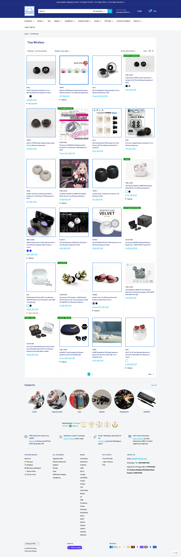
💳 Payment (29, 462)
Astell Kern (84, 462)
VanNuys (83, 532)
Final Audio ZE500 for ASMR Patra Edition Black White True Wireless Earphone (138, 187)
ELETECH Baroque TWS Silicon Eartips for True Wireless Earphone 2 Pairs (73, 243)
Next (149, 374)
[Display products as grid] (149, 51)
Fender (94, 294)
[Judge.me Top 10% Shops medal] (115, 425)
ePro (127, 140)
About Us (137, 21)
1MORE (94, 349)
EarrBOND (83, 478)
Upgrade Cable (58, 458)
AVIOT (127, 349)
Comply (94, 191)
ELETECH (62, 240)
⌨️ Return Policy (30, 471)
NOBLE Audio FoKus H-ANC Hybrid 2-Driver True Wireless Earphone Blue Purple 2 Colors (40, 244)
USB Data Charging (59, 474)
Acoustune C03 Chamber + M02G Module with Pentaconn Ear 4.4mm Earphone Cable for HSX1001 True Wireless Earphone (73, 299)
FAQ (103, 465)
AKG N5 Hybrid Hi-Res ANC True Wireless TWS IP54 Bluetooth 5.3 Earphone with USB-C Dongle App (40, 299)
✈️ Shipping (29, 465)
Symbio (82, 525)
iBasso (82, 493)
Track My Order (107, 458)
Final (28, 87)
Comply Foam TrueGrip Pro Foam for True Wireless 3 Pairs (105, 195)
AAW (82, 468)
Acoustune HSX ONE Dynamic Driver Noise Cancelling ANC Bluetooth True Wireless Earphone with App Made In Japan (40, 349)
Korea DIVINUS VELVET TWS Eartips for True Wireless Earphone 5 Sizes (106, 243)
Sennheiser (84, 512)
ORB (81, 500)
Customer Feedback (123, 21)
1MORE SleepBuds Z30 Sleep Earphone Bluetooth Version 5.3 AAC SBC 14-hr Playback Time (105, 354)
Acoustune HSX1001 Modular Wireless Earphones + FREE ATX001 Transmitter (138, 243)
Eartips (96, 21)
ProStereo (83, 503)
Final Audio (129, 75)
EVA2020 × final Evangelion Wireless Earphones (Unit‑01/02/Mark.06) (71, 353)
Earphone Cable (83, 21)
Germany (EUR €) (31, 543)
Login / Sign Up (30, 27)
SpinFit (61, 87)
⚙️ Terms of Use (30, 474)
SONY (82, 519)
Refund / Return (69, 438)
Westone (83, 535)
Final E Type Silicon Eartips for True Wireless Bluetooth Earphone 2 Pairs (38, 91)
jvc (81, 497)
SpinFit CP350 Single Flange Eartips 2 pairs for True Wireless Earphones (40, 144)
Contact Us (102, 441)
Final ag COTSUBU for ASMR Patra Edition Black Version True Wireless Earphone (72, 195)
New (49, 21)
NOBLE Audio (30, 240)
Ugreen (82, 528)
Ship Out (32, 441)
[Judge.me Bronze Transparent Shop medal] (99, 425)
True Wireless (34, 34)
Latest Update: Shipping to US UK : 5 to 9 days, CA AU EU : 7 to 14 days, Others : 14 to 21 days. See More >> (90, 2)
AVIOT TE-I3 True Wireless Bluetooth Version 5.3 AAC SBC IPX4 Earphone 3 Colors (137, 354)
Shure (82, 516)
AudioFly (83, 465)
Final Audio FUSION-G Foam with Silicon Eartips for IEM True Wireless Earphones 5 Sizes (139, 80)
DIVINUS (94, 240)
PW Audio (108, 21)
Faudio (82, 481)
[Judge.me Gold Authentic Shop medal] (84, 425)
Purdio (82, 506)
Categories (28, 21)
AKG (27, 294)
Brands (39, 21)
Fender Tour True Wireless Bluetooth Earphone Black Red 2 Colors (104, 298)
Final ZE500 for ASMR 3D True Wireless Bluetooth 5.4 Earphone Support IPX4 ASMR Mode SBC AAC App (139, 292)
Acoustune (129, 240)
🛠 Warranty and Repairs (33, 468)
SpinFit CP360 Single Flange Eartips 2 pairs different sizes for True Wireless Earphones (73, 91)
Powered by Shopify (31, 551)
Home (26, 34)
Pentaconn (63, 142)
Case (54, 471)
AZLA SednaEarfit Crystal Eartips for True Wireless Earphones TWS (105, 91)
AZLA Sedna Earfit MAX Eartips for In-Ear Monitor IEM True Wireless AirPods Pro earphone (105, 145)
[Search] (110, 11)
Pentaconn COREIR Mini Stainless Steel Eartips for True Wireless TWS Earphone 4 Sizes (73, 147)
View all (154, 385)
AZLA (94, 87)
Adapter (57, 21)
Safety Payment (138, 438)
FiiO (81, 487)
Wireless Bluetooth (59, 462)
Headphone (69, 21)
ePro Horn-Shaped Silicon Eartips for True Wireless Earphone (139, 144)
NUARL (28, 191)
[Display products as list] (153, 51)
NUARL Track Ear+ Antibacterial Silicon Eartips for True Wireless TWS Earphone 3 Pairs (40, 196)
